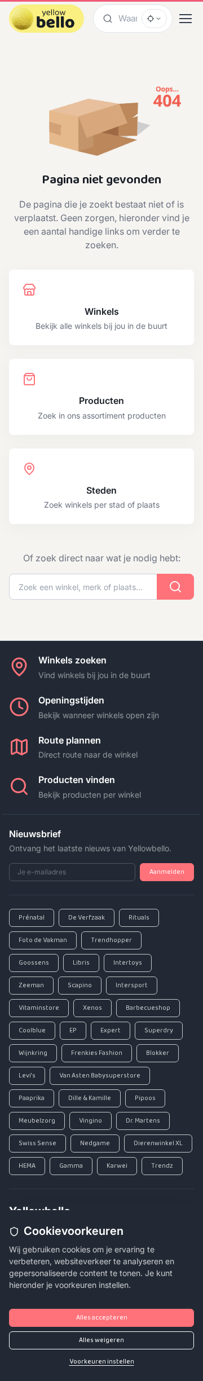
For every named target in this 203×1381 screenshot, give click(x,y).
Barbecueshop (148, 1008)
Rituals (139, 917)
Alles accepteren (101, 1317)
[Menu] (185, 18)
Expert (110, 1030)
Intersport (132, 985)
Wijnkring (33, 1053)
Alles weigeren (101, 1340)
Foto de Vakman (43, 940)
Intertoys (127, 963)
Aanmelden (166, 872)
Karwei (117, 1166)
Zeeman (31, 985)
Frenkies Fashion (96, 1053)
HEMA (27, 1166)
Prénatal (32, 917)
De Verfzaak (86, 917)
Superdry (158, 1030)
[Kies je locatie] (154, 18)
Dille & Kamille (89, 1098)
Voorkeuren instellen (101, 1361)
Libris (81, 963)
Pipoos (145, 1098)
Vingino (90, 1121)
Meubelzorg (37, 1121)
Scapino (80, 985)
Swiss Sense (37, 1143)
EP (73, 1030)
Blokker (157, 1053)
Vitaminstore (39, 1008)
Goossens (34, 963)
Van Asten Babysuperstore (99, 1075)
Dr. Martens (143, 1121)
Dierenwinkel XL (158, 1143)
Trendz (162, 1166)
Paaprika (32, 1098)
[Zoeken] (106, 18)
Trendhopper (111, 940)
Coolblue (32, 1030)
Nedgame (95, 1143)
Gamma (71, 1166)
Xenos (92, 1008)
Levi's (27, 1075)
